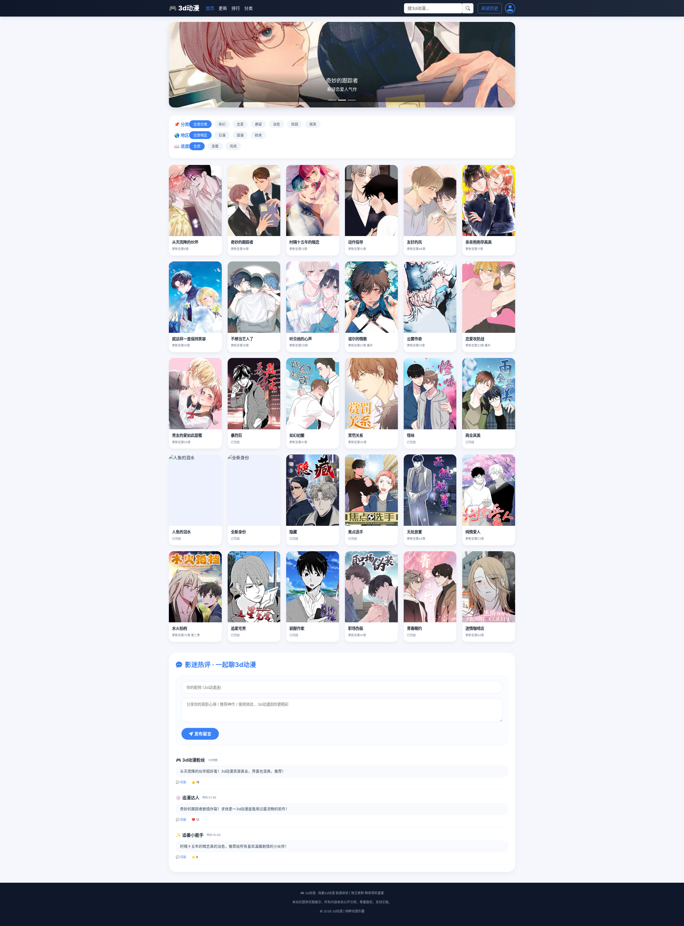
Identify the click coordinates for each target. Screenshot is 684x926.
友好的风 (414, 242)
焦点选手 (355, 532)
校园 (294, 124)
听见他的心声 (300, 339)
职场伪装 (355, 628)
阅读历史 (489, 8)
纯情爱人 (472, 532)
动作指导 (355, 242)
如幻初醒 (296, 435)
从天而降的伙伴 (185, 242)
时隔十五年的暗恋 (304, 242)
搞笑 (312, 124)
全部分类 (200, 124)
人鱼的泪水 (181, 532)
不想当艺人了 (242, 339)
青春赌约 (414, 628)
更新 (223, 8)
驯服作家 (296, 628)
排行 (235, 8)
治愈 (276, 124)
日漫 (222, 135)
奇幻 (222, 124)
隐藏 (293, 532)
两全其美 (472, 435)
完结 (233, 146)
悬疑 (258, 124)
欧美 (258, 135)
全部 (196, 146)
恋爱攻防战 (474, 339)
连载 (215, 146)
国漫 (240, 135)
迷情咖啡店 (474, 628)
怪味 (410, 435)
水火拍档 (179, 628)
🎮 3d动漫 (184, 8)
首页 (210, 8)
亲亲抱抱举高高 (478, 242)
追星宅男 (238, 628)
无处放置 (414, 532)
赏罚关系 (355, 435)
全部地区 (200, 135)
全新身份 (238, 532)
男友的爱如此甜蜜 (187, 435)
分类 (248, 8)
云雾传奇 (414, 339)
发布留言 (202, 733)
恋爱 (240, 124)
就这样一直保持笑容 (189, 339)
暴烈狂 (236, 435)
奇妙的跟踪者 (242, 242)
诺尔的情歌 (357, 339)
